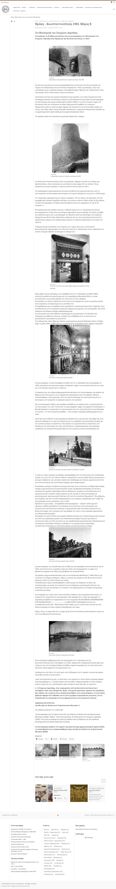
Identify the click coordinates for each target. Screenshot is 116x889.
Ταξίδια (47, 866)
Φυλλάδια (58, 866)
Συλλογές (56, 7)
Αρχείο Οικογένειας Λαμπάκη (15, 883)
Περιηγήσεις (49, 860)
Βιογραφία (62, 838)
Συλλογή (48, 863)
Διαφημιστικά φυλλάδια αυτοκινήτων (21, 829)
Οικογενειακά (62, 854)
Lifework (55, 829)
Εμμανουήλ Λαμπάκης (52, 849)
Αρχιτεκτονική (49, 838)
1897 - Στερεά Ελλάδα (17, 866)
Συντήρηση (59, 863)
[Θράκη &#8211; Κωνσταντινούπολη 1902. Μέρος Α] (93, 750)
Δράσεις (48, 846)
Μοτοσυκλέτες (49, 854)
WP (9, 886)
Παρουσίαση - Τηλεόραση (53, 857)
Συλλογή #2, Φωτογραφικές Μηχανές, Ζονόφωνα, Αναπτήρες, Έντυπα (24, 850)
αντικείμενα (59, 874)
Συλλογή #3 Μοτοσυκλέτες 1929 (20, 847)
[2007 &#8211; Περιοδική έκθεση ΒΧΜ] (70, 750)
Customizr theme (25, 886)
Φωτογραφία (49, 868)
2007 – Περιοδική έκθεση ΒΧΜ (67, 757)
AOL (46, 829)
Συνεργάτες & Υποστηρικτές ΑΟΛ (93, 7)
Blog (16, 17)
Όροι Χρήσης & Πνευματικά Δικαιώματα (86, 829)
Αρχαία (55, 835)
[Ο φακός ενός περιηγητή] (46, 750)
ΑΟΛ (47, 835)
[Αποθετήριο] (89, 837)
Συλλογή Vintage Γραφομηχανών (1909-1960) (23, 831)
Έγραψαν (65, 829)
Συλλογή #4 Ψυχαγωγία (17, 844)
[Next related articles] (103, 780)
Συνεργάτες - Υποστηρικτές (18, 869)
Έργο (65, 832)
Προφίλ (24, 7)
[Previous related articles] (99, 780)
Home (12, 17)
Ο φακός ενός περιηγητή (42, 757)
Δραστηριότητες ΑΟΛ (67, 7)
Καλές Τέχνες (66, 852)
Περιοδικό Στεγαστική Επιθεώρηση (21, 837)
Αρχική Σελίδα (16, 7)
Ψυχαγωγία (48, 874)
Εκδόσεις (58, 846)
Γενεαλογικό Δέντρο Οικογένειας (44, 7)
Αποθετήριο (32, 7)
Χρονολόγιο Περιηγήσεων (53, 871)
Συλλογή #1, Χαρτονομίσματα (19, 854)
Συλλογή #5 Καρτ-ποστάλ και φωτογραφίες (23, 842)
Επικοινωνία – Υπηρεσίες (19, 10)
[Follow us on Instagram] (114, 2)
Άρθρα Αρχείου (80, 7)
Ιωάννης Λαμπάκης (51, 852)
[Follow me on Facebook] (111, 2)
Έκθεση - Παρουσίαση (52, 832)
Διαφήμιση (65, 843)
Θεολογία (66, 849)
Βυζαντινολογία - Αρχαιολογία (54, 840)
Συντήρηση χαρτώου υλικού (18, 834)
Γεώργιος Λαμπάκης (51, 843)
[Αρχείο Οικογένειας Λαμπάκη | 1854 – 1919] (5, 9)
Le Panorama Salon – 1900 (18, 839)
